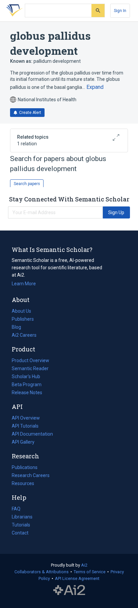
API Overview (26, 418)
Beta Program (27, 384)
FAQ (16, 508)
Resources (23, 484)
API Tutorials (25, 426)
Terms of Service (90, 571)
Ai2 (84, 565)
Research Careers (31, 476)
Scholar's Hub (26, 376)
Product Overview (30, 360)
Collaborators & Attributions (41, 571)
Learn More (24, 283)
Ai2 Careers (24, 335)
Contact (20, 533)
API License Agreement (77, 578)
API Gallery (23, 442)
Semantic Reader (30, 368)
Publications (25, 468)
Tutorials (21, 524)
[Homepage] (13, 10)
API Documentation (32, 434)
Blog (19, 327)
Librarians (22, 516)
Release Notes (27, 392)
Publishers (23, 319)
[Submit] (98, 10)
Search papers (27, 183)
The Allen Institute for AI (69, 590)
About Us (21, 311)
